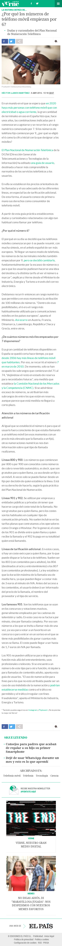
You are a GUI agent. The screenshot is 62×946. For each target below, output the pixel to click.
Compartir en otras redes (19, 41)
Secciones (58, 3)
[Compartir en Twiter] (12, 41)
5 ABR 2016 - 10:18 (42, 93)
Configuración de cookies (25, 942)
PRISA (46, 942)
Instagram (32, 710)
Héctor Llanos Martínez (16, 93)
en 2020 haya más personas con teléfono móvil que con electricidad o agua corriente (29, 107)
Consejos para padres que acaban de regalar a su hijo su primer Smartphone (31, 748)
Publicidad (38, 936)
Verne (10, 3)
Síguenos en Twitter (37, 3)
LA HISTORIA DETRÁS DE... (14, 9)
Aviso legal (49, 936)
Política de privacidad (23, 939)
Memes (31, 893)
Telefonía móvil (12, 775)
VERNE (31, 838)
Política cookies (42, 939)
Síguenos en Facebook (31, 3)
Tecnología (42, 775)
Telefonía (28, 775)
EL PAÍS (41, 925)
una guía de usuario (42, 162)
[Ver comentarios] (56, 41)
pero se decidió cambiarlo (39, 260)
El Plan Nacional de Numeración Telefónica (27, 150)
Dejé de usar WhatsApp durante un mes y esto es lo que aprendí (32, 760)
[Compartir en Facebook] (5, 41)
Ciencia (54, 775)
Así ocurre (21, 319)
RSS (40, 942)
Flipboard (43, 710)
